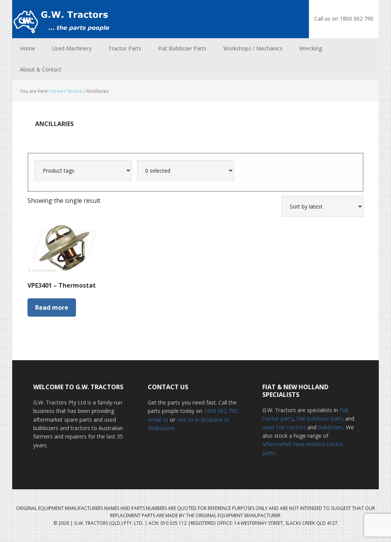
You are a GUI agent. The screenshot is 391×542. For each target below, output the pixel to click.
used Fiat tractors (284, 427)
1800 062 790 (221, 410)
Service (74, 91)
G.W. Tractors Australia (61, 19)
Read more (51, 307)
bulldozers (330, 427)
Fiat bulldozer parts (320, 418)
